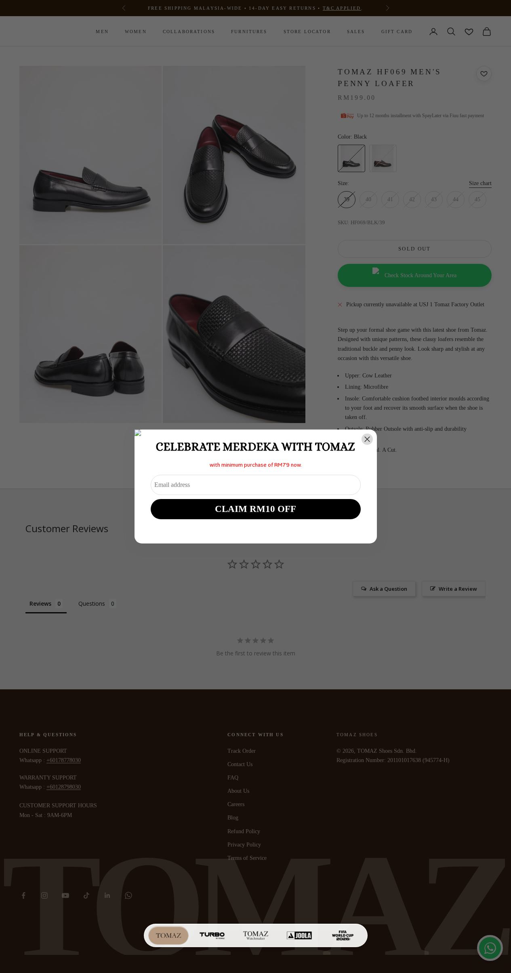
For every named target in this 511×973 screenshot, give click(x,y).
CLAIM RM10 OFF (255, 509)
